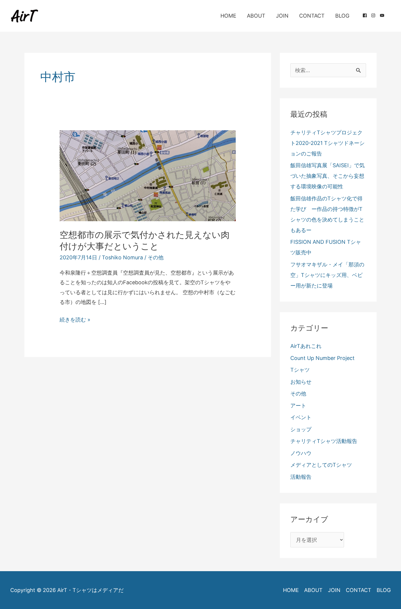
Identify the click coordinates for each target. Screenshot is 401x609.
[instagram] (375, 15)
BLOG (342, 16)
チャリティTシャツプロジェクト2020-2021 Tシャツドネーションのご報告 (327, 143)
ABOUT (256, 16)
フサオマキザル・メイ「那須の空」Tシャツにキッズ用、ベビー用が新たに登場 (327, 275)
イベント (300, 417)
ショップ (300, 429)
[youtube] (383, 15)
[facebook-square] (367, 15)
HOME (228, 16)
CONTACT (312, 16)
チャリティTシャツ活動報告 (323, 441)
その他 (156, 257)
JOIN (282, 16)
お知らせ (300, 382)
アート (298, 405)
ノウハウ (300, 453)
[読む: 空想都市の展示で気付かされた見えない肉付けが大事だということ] (148, 175)
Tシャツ (300, 370)
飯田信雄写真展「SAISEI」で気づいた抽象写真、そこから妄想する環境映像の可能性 (327, 176)
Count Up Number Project (322, 358)
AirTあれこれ (305, 346)
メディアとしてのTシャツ (321, 465)
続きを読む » (75, 320)
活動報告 (300, 477)
